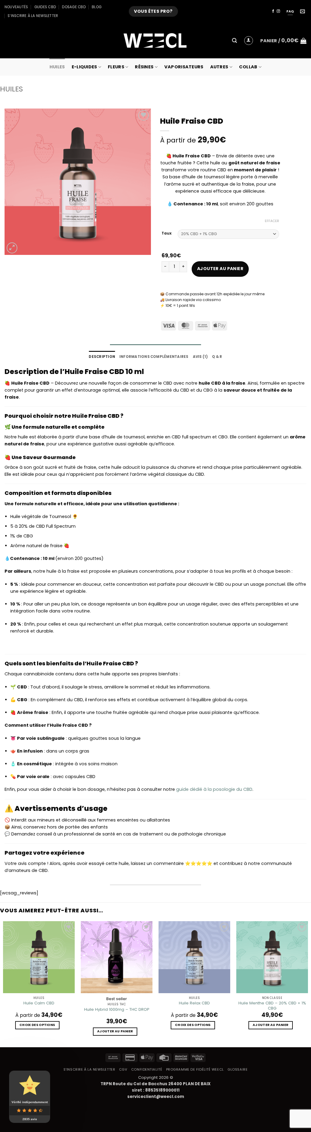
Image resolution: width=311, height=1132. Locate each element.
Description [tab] (102, 356)
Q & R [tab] (217, 356)
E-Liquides (84, 67)
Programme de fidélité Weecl (195, 1069)
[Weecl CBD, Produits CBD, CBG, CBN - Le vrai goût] (155, 40)
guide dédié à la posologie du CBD (214, 789)
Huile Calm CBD (38, 1003)
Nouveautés (16, 7)
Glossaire (237, 1069)
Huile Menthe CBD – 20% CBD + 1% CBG (272, 1005)
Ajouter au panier (220, 269)
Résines (144, 67)
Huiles (57, 67)
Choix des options (37, 1025)
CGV (123, 1069)
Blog (96, 7)
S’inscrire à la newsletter (33, 15)
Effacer (272, 221)
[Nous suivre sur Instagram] (278, 11)
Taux (167, 233)
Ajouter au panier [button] (115, 1031)
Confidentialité (146, 1069)
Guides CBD (45, 7)
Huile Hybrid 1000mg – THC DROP (116, 1009)
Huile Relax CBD (194, 1003)
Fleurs (116, 67)
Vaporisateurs (183, 67)
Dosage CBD (73, 7)
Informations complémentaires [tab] (154, 356)
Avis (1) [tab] (200, 356)
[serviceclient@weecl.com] (303, 11)
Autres (219, 67)
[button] (234, 40)
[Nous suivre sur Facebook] (273, 11)
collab (248, 67)
